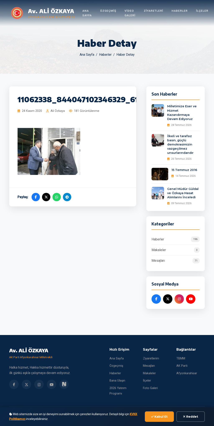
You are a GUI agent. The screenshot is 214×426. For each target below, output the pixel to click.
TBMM (180, 358)
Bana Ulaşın (117, 380)
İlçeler (202, 10)
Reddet (191, 416)
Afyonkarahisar (186, 373)
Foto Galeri (150, 388)
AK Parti (181, 366)
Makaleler (174, 250)
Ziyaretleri (153, 10)
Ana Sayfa (87, 13)
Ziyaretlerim (151, 358)
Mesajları (174, 261)
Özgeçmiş (108, 10)
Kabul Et (161, 416)
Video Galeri (130, 13)
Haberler (180, 10)
